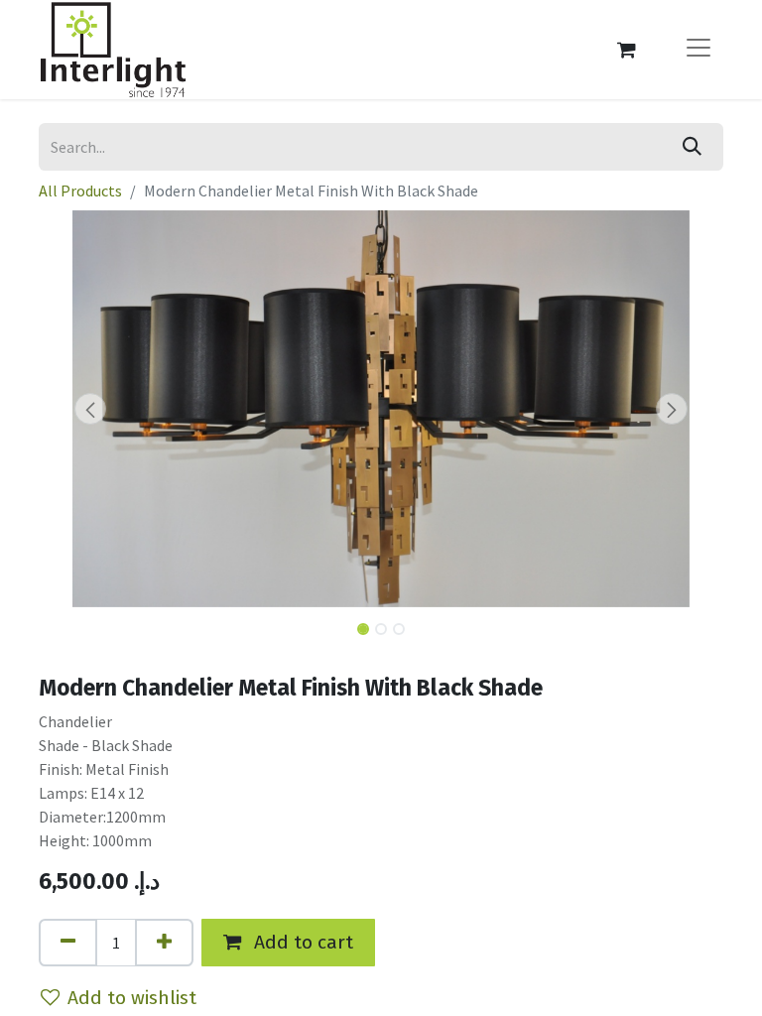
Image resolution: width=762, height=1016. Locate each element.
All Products (80, 190)
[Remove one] (68, 942)
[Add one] (164, 942)
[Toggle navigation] (698, 49)
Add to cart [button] (301, 942)
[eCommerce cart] (626, 49)
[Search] (692, 147)
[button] (90, 409)
